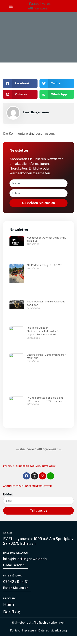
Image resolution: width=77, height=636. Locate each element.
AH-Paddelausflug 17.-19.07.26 (44, 265)
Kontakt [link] (15, 630)
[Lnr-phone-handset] (50, 475)
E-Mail (7, 494)
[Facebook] (26, 475)
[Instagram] (34, 475)
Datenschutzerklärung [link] (52, 630)
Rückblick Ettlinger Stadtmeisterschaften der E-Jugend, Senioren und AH (43, 331)
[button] (10, 6)
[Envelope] (42, 475)
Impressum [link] (29, 630)
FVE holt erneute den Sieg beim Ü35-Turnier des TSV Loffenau (45, 399)
